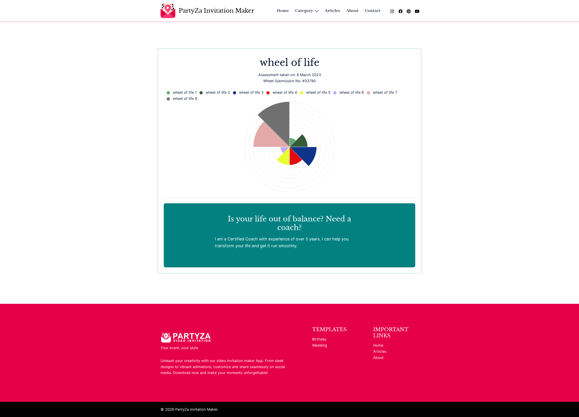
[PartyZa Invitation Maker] (168, 10)
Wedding (319, 345)
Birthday (319, 339)
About (352, 11)
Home (283, 11)
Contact (372, 11)
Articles (332, 11)
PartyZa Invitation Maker (216, 10)
